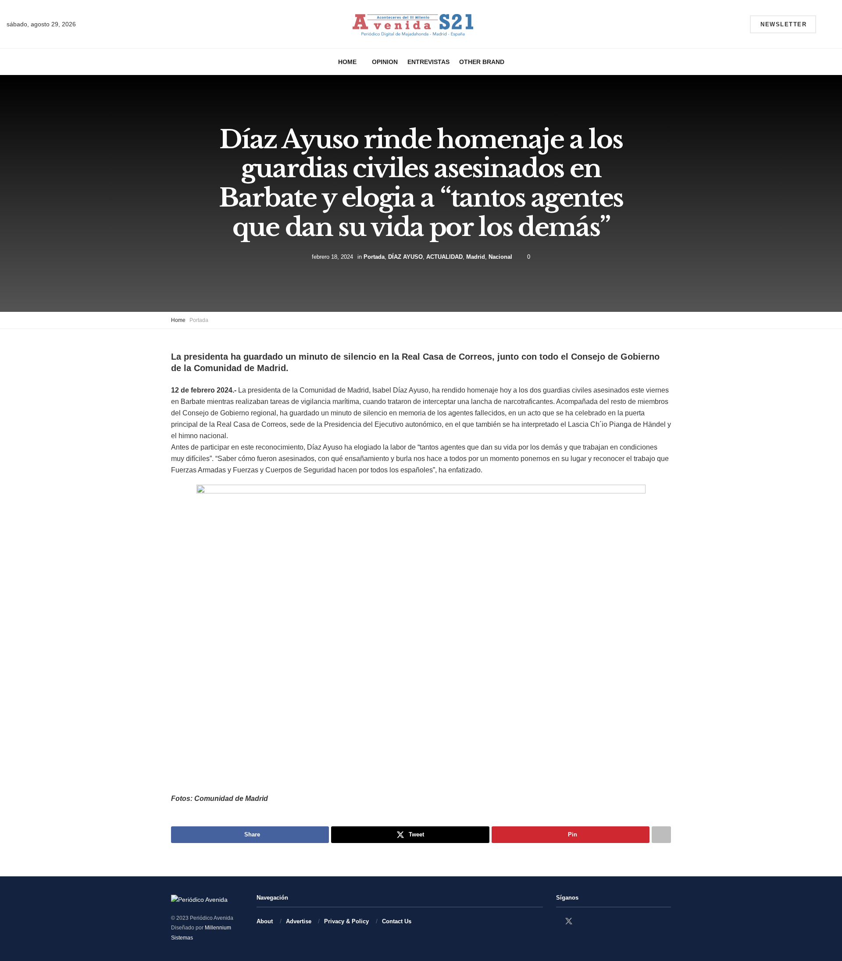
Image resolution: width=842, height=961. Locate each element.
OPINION (385, 61)
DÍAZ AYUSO (405, 257)
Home (347, 61)
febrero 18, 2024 (332, 257)
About (265, 921)
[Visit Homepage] (413, 24)
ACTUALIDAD (444, 257)
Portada (374, 257)
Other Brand (481, 61)
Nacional (500, 257)
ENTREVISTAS (428, 61)
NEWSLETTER (783, 24)
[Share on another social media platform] (661, 834)
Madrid (475, 257)
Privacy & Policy (346, 921)
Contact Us (396, 921)
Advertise (298, 921)
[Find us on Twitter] (569, 921)
